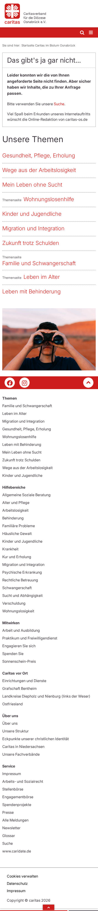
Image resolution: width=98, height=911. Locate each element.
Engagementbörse (17, 797)
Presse (8, 812)
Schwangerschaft (17, 587)
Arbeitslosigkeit (15, 510)
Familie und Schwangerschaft (39, 263)
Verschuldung (14, 603)
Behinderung (13, 518)
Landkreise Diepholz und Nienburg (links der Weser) (46, 696)
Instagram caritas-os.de (24, 382)
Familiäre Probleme (18, 526)
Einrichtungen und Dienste (24, 680)
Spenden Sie (12, 653)
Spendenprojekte (16, 804)
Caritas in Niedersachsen (23, 746)
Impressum (11, 773)
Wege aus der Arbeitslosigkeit (39, 170)
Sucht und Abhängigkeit (22, 595)
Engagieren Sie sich (19, 646)
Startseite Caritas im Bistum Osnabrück (48, 45)
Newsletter (11, 828)
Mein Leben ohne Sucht (32, 184)
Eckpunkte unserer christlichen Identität (35, 738)
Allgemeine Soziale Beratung (26, 495)
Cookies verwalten (22, 876)
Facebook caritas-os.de (10, 382)
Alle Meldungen (15, 820)
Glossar (8, 835)
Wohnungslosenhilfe (48, 199)
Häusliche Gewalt (17, 533)
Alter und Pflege (15, 502)
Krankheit (10, 549)
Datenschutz (17, 883)
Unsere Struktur (15, 731)
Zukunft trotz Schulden (30, 243)
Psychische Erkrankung (22, 572)
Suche (59, 104)
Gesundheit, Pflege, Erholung (38, 155)
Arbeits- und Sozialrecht (22, 781)
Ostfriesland (12, 704)
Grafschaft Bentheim (19, 688)
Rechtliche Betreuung (20, 580)
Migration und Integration (33, 228)
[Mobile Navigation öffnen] (91, 32)
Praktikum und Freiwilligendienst (29, 638)
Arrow (48, 907)
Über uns (10, 723)
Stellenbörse (12, 789)
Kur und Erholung (16, 556)
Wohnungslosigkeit (18, 611)
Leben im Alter (41, 277)
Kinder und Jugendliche (32, 213)
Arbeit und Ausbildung (21, 630)
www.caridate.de (16, 851)
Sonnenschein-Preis (19, 661)
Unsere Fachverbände (21, 754)
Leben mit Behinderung (31, 291)
